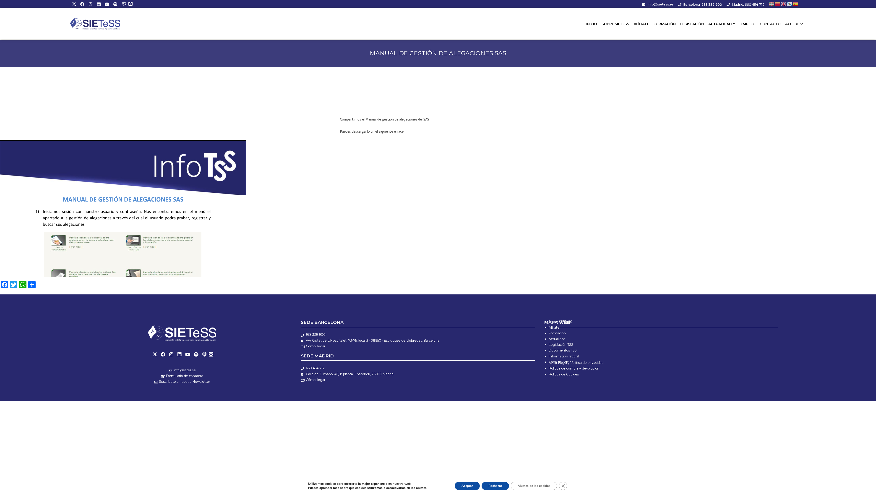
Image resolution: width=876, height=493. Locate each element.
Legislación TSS (561, 345)
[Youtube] (107, 4)
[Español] (796, 4)
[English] (784, 4)
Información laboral (564, 356)
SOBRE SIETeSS (615, 24)
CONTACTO (770, 24)
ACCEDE (792, 24)
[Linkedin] (99, 4)
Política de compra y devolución (574, 368)
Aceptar (467, 486)
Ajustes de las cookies (534, 486)
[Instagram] (90, 4)
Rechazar (495, 486)
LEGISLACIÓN (692, 24)
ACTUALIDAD (720, 24)
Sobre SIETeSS (560, 322)
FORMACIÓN (665, 24)
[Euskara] (772, 4)
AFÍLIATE (641, 24)
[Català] (778, 4)
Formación (557, 333)
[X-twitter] (74, 4)
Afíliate (554, 327)
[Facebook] (82, 4)
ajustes (421, 488)
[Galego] (790, 4)
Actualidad (557, 339)
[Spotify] (115, 4)
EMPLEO (748, 24)
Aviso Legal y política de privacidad (576, 363)
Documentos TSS (563, 350)
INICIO (591, 24)
